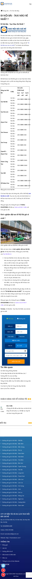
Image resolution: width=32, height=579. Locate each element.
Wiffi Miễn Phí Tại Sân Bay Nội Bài (10, 378)
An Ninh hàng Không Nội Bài (9, 371)
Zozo (17, 576)
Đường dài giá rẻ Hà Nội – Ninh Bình (13, 456)
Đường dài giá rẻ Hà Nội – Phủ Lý (12, 450)
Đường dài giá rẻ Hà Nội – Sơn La (12, 492)
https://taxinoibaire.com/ (13, 538)
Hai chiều (11, 336)
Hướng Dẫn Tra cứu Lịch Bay (9, 376)
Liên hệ (4, 548)
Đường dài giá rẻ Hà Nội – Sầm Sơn (12, 479)
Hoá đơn (22, 336)
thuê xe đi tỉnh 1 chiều (21, 207)
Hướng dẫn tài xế (7, 551)
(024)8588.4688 (7, 526)
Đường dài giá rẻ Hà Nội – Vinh (11, 489)
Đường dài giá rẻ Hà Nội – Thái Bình (12, 460)
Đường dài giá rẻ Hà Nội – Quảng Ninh (13, 502)
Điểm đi (10, 326)
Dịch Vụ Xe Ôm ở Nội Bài (8, 388)
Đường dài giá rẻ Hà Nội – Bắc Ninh (12, 443)
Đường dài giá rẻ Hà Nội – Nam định (13, 505)
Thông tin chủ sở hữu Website (10, 561)
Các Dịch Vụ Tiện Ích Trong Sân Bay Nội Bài (13, 386)
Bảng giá (5, 545)
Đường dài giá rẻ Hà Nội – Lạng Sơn (13, 473)
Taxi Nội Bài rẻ (7, 254)
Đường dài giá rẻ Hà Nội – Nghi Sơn (13, 499)
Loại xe (10, 345)
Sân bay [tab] (10, 318)
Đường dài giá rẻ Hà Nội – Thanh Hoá (13, 476)
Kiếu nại (4, 558)
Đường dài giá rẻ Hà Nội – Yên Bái (12, 469)
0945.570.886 (9, 530)
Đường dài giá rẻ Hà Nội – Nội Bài (12, 440)
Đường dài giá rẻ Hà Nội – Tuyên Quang (14, 466)
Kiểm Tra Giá (16, 361)
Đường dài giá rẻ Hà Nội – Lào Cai (12, 482)
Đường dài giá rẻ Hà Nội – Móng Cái (13, 495)
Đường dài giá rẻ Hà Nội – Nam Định (13, 453)
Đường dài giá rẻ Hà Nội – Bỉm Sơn (12, 463)
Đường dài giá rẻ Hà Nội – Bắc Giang (13, 447)
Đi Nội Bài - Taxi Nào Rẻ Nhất (14, 309)
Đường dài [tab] (22, 318)
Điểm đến (10, 332)
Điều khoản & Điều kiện (9, 554)
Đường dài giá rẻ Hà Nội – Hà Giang (13, 486)
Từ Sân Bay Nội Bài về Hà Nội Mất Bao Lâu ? (13, 373)
